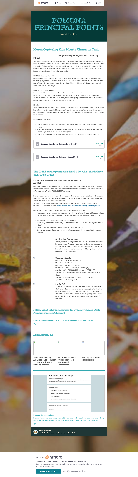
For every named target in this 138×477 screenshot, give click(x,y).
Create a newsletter (48, 471)
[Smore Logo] (43, 3)
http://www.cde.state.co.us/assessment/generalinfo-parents (78, 206)
